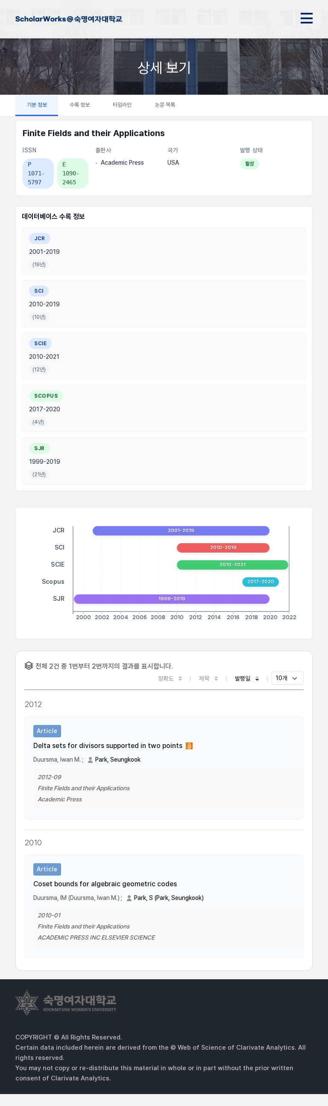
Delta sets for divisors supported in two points (107, 746)
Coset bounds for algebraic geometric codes (105, 884)
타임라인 (122, 105)
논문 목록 (165, 105)
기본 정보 (37, 105)
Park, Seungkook (118, 759)
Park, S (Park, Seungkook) (169, 897)
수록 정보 (80, 105)
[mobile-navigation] (307, 17)
